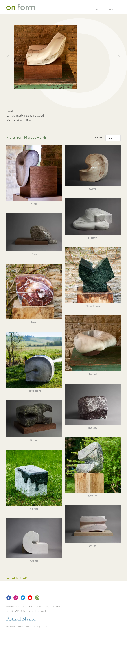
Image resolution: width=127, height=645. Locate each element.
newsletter (113, 9)
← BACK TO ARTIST (19, 578)
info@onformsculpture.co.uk (32, 611)
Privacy (28, 627)
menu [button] (98, 9)
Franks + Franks (16, 627)
